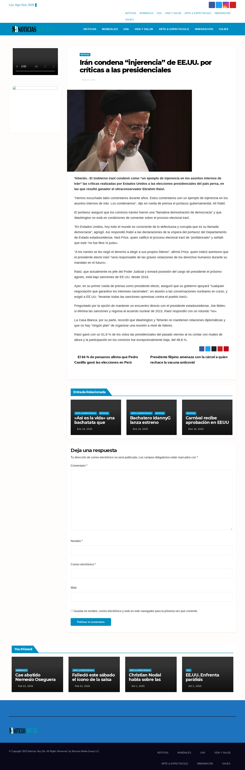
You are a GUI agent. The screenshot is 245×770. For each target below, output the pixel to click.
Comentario (79, 465)
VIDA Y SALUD (173, 13)
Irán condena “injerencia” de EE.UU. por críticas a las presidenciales (145, 66)
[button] (235, 29)
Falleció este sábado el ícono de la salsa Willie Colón (93, 679)
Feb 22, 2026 (25, 686)
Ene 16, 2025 (84, 429)
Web (74, 587)
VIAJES (129, 19)
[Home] (76, 29)
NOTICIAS (130, 13)
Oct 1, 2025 (138, 686)
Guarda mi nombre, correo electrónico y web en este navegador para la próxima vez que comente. (136, 611)
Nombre (77, 541)
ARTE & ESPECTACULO (198, 13)
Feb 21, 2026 (82, 686)
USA (159, 13)
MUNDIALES (146, 13)
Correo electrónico (83, 564)
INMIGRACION (222, 13)
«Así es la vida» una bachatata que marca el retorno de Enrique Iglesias (95, 424)
